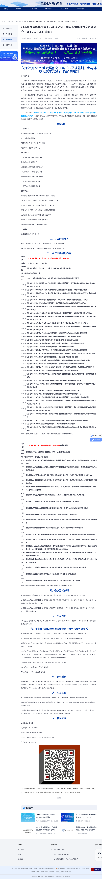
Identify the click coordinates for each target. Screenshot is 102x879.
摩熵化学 (40, 876)
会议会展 (19, 21)
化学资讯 (33, 9)
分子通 (19, 9)
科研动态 (9, 28)
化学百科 (49, 9)
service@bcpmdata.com (61, 854)
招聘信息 (9, 45)
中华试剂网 (66, 876)
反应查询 (64, 9)
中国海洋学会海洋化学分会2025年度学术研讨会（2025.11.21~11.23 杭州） (45, 817)
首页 (6, 9)
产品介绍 (21, 849)
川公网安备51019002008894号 (66, 868)
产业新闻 (9, 34)
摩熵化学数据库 (49, 876)
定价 (19, 854)
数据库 (20, 859)
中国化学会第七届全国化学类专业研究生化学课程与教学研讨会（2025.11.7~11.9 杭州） (86, 829)
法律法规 (51, 872)
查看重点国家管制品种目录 (63, 872)
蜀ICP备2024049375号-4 (83, 868)
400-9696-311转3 (59, 849)
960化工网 (59, 876)
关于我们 (80, 9)
